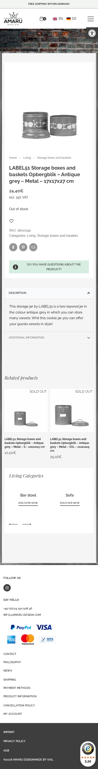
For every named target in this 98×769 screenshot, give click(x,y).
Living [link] (27, 157)
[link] (92, 33)
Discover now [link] (28, 503)
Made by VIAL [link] (43, 759)
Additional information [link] (26, 337)
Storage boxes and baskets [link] (54, 157)
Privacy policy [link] (14, 741)
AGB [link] (6, 750)
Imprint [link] (8, 732)
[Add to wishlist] (11, 221)
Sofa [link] (70, 495)
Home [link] (13, 157)
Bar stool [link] (28, 495)
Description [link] (17, 293)
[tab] (49, 293)
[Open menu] (90, 18)
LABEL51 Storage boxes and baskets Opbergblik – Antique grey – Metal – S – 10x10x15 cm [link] (25, 443)
